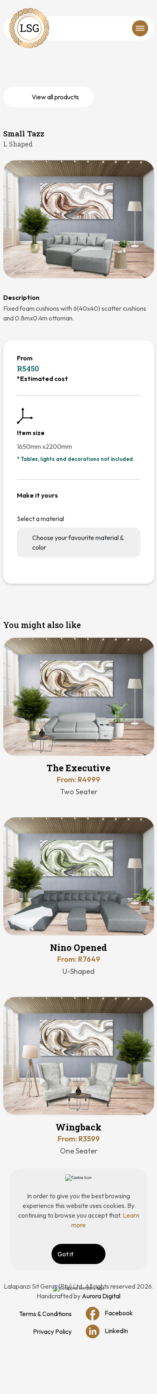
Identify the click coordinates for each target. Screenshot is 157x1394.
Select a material (40, 519)
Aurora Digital (101, 1296)
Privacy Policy (52, 1331)
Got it (65, 1254)
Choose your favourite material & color (78, 542)
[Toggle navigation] (140, 28)
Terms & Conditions (45, 1314)
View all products (55, 97)
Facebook (118, 1312)
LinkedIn (115, 1330)
